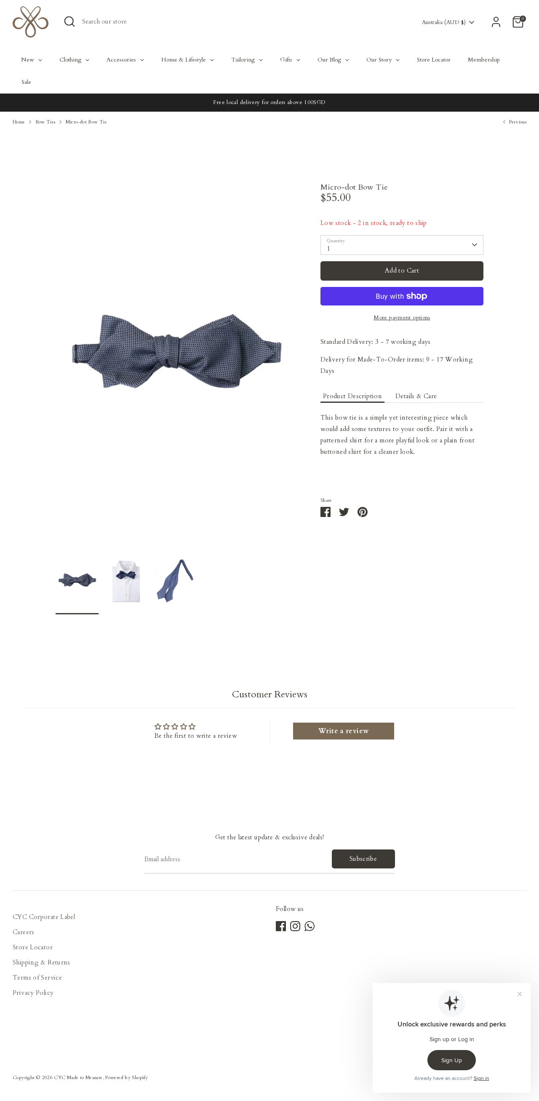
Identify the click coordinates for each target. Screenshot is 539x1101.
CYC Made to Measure (78, 1077)
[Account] (496, 21)
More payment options (402, 317)
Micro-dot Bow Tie (86, 122)
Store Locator (33, 947)
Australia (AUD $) (444, 22)
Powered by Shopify (126, 1077)
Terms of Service (37, 977)
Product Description (352, 396)
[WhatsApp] (309, 926)
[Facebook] (281, 926)
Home (19, 122)
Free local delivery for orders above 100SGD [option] (269, 102)
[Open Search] (69, 21)
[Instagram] (295, 926)
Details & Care (416, 396)
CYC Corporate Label (44, 917)
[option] (176, 366)
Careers (24, 932)
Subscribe (363, 859)
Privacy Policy (33, 992)
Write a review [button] (343, 731)
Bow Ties (45, 122)
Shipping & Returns (41, 962)
